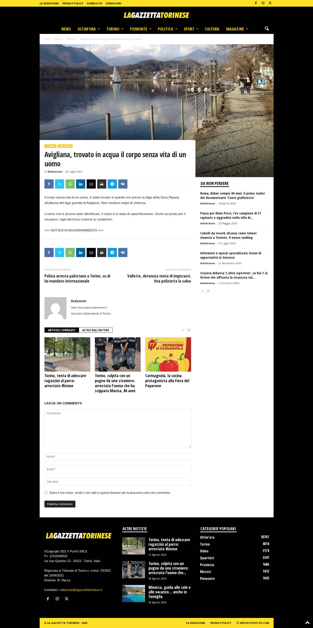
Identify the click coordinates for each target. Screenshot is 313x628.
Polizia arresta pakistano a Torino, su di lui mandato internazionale (77, 278)
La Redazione (49, 3)
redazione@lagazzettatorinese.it (81, 590)
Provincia (70, 39)
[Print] (101, 184)
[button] (267, 29)
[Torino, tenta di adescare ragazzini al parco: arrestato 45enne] (67, 354)
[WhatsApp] (70, 184)
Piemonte (138, 29)
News (66, 29)
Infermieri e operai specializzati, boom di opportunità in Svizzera (230, 255)
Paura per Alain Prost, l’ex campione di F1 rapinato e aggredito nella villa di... (230, 215)
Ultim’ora (87, 29)
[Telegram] (112, 184)
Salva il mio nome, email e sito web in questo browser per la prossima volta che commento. (110, 492)
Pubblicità (94, 3)
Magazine (235, 29)
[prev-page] (183, 330)
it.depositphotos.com (252, 623)
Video (204, 551)
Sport (189, 29)
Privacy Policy (72, 3)
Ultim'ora (207, 537)
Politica (165, 29)
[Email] (91, 184)
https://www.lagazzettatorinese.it (89, 307)
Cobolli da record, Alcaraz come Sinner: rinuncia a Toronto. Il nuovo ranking (228, 235)
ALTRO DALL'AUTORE (95, 330)
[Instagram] (263, 3)
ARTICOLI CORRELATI (61, 330)
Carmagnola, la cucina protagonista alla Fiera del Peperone (167, 380)
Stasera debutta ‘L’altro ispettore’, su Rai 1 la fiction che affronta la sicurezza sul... (234, 275)
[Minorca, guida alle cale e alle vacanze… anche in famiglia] (133, 593)
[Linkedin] (80, 184)
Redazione (55, 171)
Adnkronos (207, 203)
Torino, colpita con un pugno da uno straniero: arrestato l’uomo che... (168, 568)
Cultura (212, 29)
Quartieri (207, 557)
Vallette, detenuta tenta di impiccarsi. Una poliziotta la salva (159, 278)
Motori (205, 571)
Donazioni (113, 3)
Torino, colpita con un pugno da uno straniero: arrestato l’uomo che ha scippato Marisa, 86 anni (115, 383)
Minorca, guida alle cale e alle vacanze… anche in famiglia (169, 591)
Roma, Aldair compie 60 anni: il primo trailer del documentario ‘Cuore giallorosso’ (232, 195)
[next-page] (189, 330)
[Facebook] (256, 3)
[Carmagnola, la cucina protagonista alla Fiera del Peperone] (168, 354)
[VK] (122, 184)
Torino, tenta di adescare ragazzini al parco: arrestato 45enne (65, 380)
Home (47, 39)
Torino (112, 29)
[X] (270, 3)
